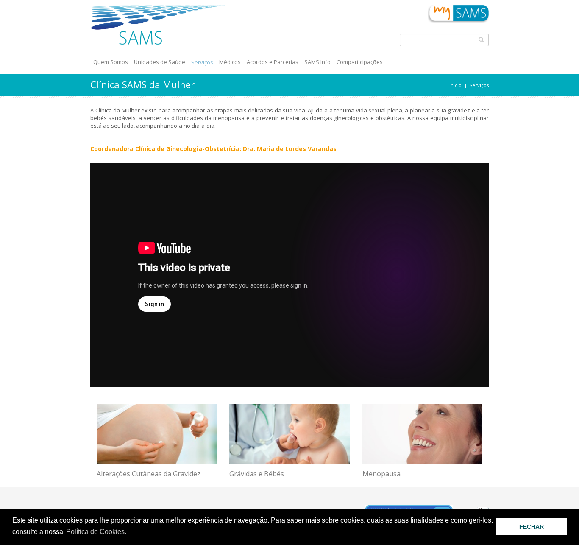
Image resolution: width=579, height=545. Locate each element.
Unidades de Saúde (159, 62)
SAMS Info (317, 62)
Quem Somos (110, 62)
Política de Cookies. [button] (96, 531)
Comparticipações (360, 62)
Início (455, 85)
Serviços (202, 62)
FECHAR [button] (531, 526)
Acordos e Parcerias (272, 62)
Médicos (230, 62)
